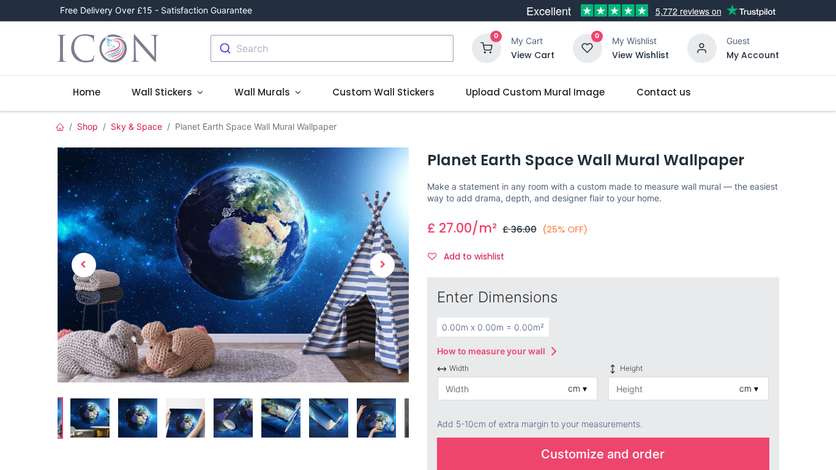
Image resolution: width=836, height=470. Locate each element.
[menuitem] (87, 92)
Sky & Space (136, 126)
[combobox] (332, 48)
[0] (486, 47)
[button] (84, 264)
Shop (87, 126)
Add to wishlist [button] (472, 256)
